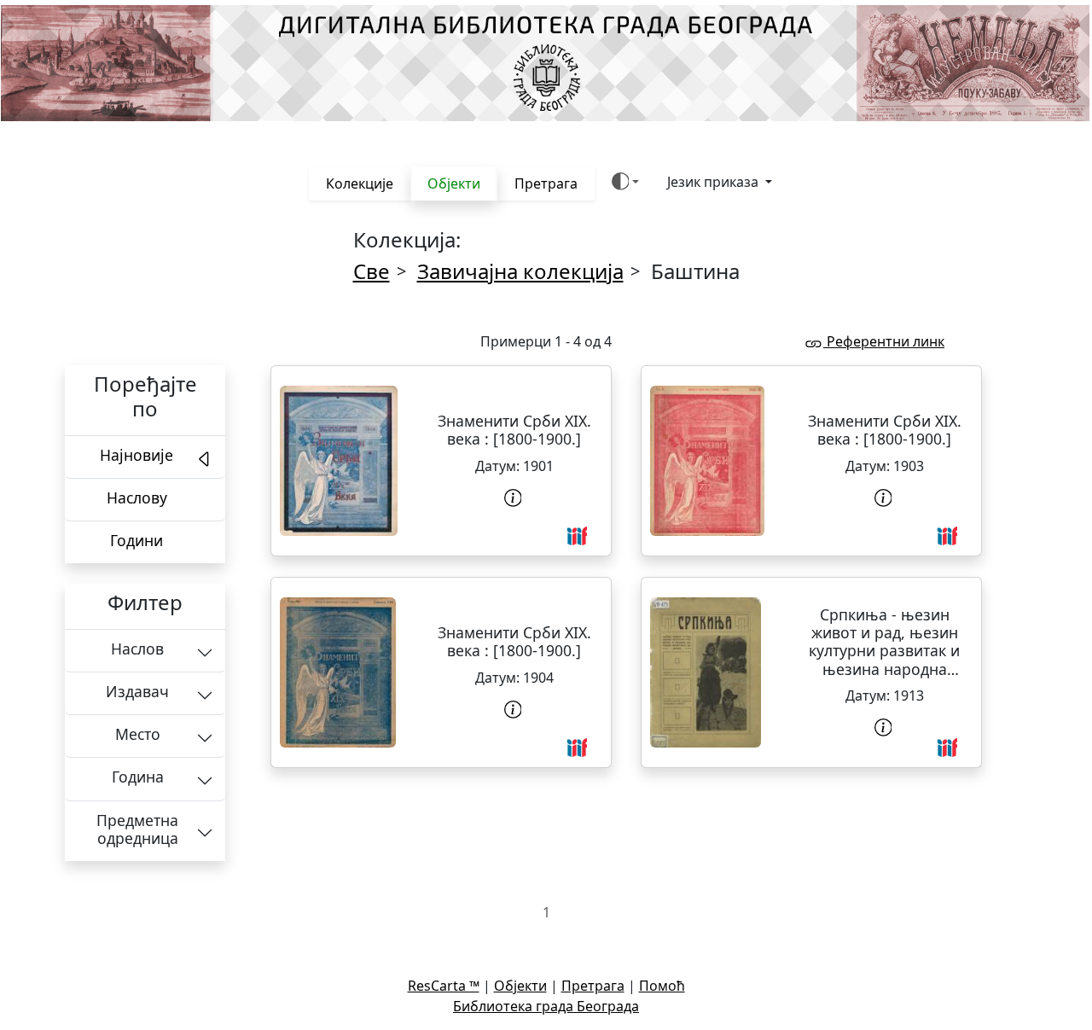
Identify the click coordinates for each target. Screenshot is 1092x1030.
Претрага (546, 183)
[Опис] (514, 497)
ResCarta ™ (443, 985)
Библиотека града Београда (546, 1006)
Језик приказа (714, 181)
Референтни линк (883, 341)
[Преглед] (339, 461)
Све (371, 271)
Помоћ (662, 985)
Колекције (359, 183)
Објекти (453, 183)
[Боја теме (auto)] (626, 181)
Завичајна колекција (520, 271)
